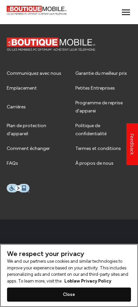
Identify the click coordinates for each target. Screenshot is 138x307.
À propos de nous (94, 163)
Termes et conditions (98, 148)
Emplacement (22, 88)
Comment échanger (28, 148)
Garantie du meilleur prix (101, 73)
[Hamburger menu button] (126, 12)
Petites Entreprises (95, 88)
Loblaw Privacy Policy (87, 281)
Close (69, 294)
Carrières (16, 107)
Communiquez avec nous (34, 73)
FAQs (12, 163)
